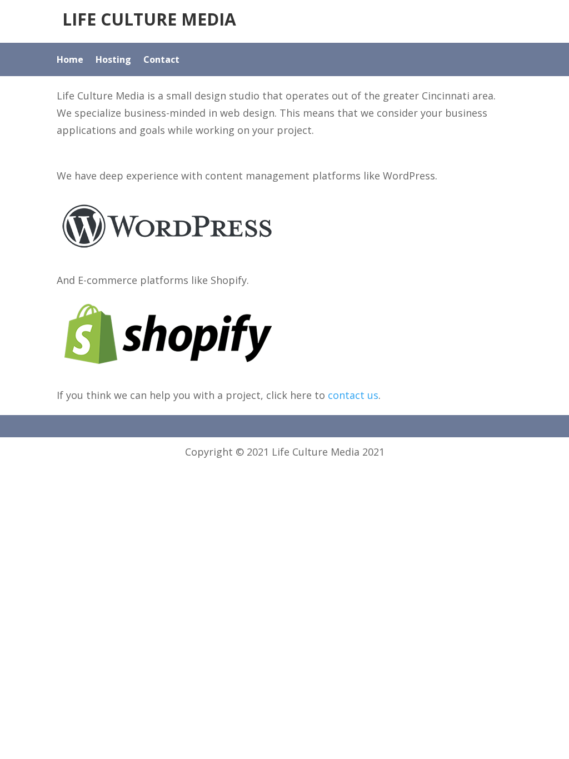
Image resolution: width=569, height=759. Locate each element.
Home (70, 61)
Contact (161, 61)
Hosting (113, 61)
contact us (353, 395)
